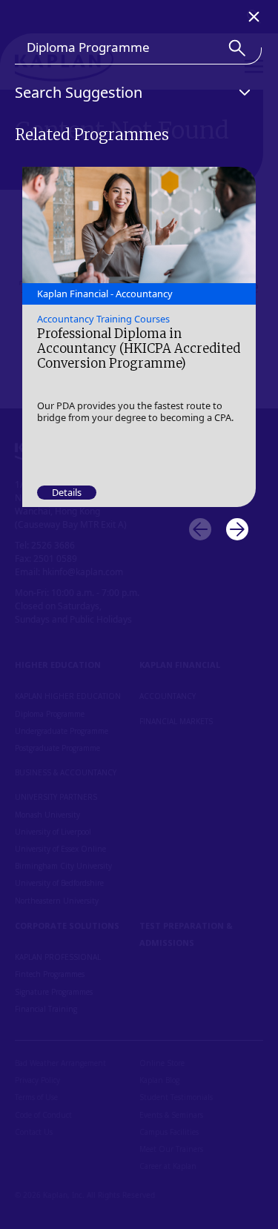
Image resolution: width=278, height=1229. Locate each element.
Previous (200, 529)
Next (237, 529)
